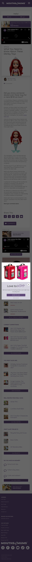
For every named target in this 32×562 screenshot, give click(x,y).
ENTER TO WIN (16, 295)
